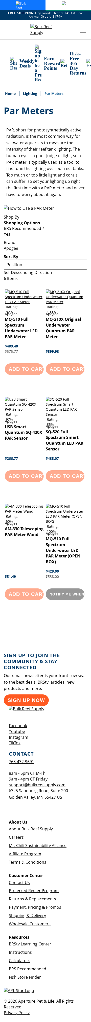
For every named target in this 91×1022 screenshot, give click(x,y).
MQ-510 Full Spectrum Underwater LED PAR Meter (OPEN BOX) (63, 550)
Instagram (18, 737)
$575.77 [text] (11, 351)
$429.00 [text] (52, 571)
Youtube (17, 731)
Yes (7, 234)
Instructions (20, 952)
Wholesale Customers (30, 924)
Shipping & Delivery (27, 915)
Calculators (19, 960)
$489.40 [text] (11, 346)
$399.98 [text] (52, 351)
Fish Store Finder (25, 977)
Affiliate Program (25, 854)
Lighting (30, 93)
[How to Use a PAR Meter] (29, 208)
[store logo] (45, 30)
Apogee (11, 248)
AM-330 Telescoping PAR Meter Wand (24, 531)
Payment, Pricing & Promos (35, 907)
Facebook (18, 725)
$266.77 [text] (11, 458)
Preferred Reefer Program (34, 890)
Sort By (11, 256)
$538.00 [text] (52, 576)
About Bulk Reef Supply (31, 829)
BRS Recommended (27, 969)
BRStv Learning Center (30, 944)
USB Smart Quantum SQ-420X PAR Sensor (23, 432)
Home (11, 93)
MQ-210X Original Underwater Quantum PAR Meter (63, 327)
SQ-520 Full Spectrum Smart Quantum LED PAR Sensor (64, 440)
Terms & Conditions (27, 862)
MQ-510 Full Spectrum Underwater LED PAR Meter (21, 327)
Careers (16, 837)
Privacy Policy (17, 1012)
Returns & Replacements (32, 899)
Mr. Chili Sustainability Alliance (37, 845)
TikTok (14, 743)
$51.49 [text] (10, 576)
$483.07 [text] (52, 458)
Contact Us (19, 882)
